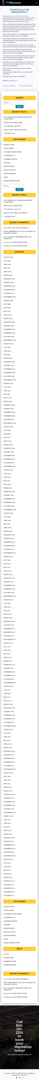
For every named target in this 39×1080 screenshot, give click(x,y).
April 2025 (8, 315)
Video (6, 177)
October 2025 (9, 293)
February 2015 (9, 751)
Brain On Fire (9, 145)
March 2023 (8, 401)
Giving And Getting (19, 242)
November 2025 (9, 290)
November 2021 (9, 459)
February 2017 (9, 665)
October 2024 (9, 336)
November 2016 (9, 675)
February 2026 (9, 279)
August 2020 (8, 513)
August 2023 (8, 383)
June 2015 (7, 737)
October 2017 (9, 636)
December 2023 (9, 369)
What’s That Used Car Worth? (16, 130)
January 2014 (9, 798)
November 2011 (9, 892)
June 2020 (7, 520)
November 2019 (9, 546)
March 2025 (8, 318)
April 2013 (8, 830)
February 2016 (9, 708)
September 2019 (10, 553)
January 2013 (9, 841)
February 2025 (9, 322)
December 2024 (9, 329)
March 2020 (8, 531)
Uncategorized (10, 173)
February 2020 (9, 535)
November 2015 (9, 719)
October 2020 (9, 506)
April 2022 (8, 441)
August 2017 (8, 643)
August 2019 (8, 556)
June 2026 (7, 264)
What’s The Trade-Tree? (13, 122)
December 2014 (9, 758)
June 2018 (7, 607)
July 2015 (7, 733)
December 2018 (9, 585)
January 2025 (9, 326)
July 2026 (7, 261)
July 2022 (7, 430)
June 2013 (7, 823)
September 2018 (10, 596)
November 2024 (9, 333)
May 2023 (7, 394)
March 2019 (8, 574)
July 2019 (7, 560)
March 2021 (8, 488)
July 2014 (7, 776)
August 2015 (8, 729)
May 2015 (7, 740)
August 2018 (8, 600)
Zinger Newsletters (12, 181)
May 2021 (7, 481)
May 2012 (7, 870)
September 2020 (10, 509)
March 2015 (8, 747)
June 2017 (7, 650)
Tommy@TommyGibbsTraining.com (19, 1054)
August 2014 (8, 773)
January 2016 (9, 711)
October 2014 (9, 765)
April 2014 (8, 787)
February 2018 (9, 621)
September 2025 (10, 297)
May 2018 (7, 610)
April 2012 (8, 874)
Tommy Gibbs (24, 16)
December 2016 (9, 672)
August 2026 (8, 257)
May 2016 (7, 697)
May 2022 (7, 437)
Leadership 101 (12, 80)
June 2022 (7, 434)
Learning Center (10, 159)
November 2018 (9, 589)
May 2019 (7, 567)
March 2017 (8, 661)
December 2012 (9, 845)
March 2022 (8, 445)
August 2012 (8, 859)
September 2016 (10, 683)
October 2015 (9, 722)
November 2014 (9, 762)
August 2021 (8, 470)
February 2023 (9, 405)
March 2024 (8, 358)
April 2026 (8, 272)
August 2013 (8, 816)
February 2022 (9, 448)
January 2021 (9, 495)
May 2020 (7, 524)
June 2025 (7, 308)
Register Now (9, 166)
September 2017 (10, 639)
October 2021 (9, 463)
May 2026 (7, 268)
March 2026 (8, 275)
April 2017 (8, 657)
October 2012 (9, 852)
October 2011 (9, 895)
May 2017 (7, 654)
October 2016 (9, 679)
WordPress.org (10, 965)
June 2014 (7, 780)
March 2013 (8, 834)
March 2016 (8, 704)
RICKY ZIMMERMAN (10, 231)
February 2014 (9, 794)
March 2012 (8, 877)
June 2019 (7, 564)
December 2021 (9, 455)
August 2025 (8, 300)
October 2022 (9, 419)
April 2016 (8, 701)
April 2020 (8, 528)
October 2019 (9, 549)
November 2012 (9, 848)
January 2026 (9, 282)
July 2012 (7, 863)
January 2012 (9, 884)
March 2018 (8, 618)
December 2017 (9, 628)
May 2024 (7, 354)
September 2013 (10, 812)
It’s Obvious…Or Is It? (12, 126)
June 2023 (7, 390)
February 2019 (9, 578)
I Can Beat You (9, 133)
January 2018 (9, 625)
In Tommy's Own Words (13, 152)
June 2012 (7, 866)
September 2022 (10, 423)
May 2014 (7, 784)
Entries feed (9, 958)
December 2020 (9, 499)
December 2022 (9, 412)
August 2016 (8, 686)
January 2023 (9, 409)
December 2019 (9, 542)
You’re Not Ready (21, 246)
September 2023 (10, 380)
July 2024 (7, 347)
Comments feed (10, 961)
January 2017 (9, 668)
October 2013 (9, 809)
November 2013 (9, 805)
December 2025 (9, 286)
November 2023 (9, 372)
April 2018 (8, 614)
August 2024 (8, 344)
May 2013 (7, 827)
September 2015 (10, 726)
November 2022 (9, 416)
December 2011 (9, 888)
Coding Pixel (23, 1075)
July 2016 (7, 690)
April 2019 (8, 571)
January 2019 (9, 582)
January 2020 (9, 538)
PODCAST (7, 163)
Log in (6, 954)
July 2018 (7, 603)
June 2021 (7, 477)
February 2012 (9, 881)
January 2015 (9, 755)
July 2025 (7, 304)
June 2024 (7, 351)
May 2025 (7, 311)
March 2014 (8, 791)
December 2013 (9, 802)
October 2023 (9, 376)
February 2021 (9, 491)
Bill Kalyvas (9, 237)
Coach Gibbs (9, 148)
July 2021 (7, 473)
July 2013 (7, 820)
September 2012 (10, 856)
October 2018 (9, 592)
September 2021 (10, 466)
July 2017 (7, 646)
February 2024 (9, 362)
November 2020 (9, 502)
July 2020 (7, 517)
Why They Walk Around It (18, 228)
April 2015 (8, 744)
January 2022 (9, 452)
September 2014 (10, 769)
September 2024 (10, 340)
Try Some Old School (9, 86)
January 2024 (9, 365)
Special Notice (10, 170)
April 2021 (8, 484)
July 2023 (7, 387)
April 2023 (8, 398)
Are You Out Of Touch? (26, 86)
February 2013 (9, 838)
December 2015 (9, 715)
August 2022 (8, 427)
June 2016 (7, 693)
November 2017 (9, 632)
